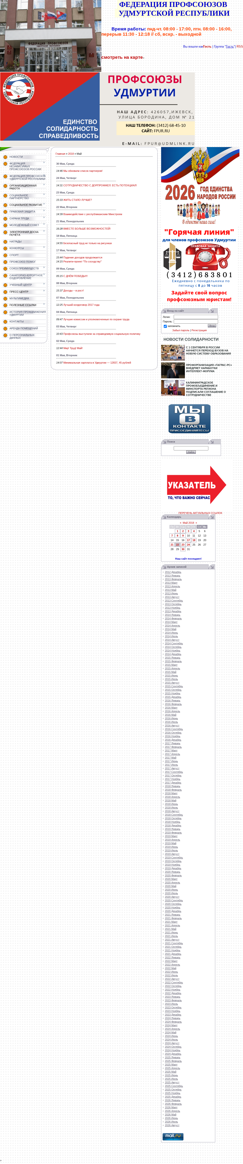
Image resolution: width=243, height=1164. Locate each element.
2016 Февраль (173, 704)
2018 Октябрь (173, 818)
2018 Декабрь (173, 825)
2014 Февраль (173, 618)
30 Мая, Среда (65, 163)
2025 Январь (172, 1057)
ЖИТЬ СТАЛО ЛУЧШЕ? (77, 199)
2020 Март (171, 879)
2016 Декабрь (173, 739)
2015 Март (171, 664)
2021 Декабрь (173, 953)
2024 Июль (171, 1039)
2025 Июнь (171, 1075)
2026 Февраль (173, 1103)
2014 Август (172, 639)
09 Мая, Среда (65, 268)
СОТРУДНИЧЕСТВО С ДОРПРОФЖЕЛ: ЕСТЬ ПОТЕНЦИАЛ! (100, 185)
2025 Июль (171, 1078)
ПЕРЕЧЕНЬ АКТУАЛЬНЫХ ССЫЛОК (200, 513)
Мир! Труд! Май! (73, 348)
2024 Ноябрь (172, 1050)
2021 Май (170, 928)
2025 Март (171, 1064)
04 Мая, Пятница (66, 312)
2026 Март (171, 1107)
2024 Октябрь (173, 1046)
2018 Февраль (173, 789)
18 (193, 540)
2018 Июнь (171, 804)
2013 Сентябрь (174, 600)
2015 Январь (172, 657)
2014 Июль (171, 636)
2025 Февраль (173, 1061)
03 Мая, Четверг (66, 326)
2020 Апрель (172, 882)
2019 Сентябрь (174, 857)
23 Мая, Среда (65, 192)
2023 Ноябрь (172, 1011)
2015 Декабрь (173, 696)
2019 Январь (172, 829)
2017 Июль (171, 764)
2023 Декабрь (173, 1014)
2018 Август (172, 811)
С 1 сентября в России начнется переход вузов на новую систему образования (208, 350)
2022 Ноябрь (172, 989)
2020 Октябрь (173, 904)
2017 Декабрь (173, 782)
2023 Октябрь (173, 1007)
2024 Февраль (173, 1021)
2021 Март (171, 921)
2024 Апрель (172, 1028)
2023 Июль (171, 1003)
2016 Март (171, 707)
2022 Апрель (172, 964)
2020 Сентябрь (174, 900)
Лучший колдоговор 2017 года (81, 304)
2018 (71, 153)
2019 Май (170, 843)
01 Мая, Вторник (66, 355)
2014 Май (170, 629)
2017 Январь (172, 743)
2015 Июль (171, 679)
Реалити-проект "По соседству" (82, 261)
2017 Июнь (171, 761)
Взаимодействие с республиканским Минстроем (92, 214)
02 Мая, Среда (65, 341)
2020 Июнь (171, 889)
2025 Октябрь (173, 1089)
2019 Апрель (172, 839)
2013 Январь (172, 575)
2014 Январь (172, 614)
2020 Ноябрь (172, 907)
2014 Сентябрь (174, 643)
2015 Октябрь (173, 689)
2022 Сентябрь (174, 982)
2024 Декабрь (173, 1053)
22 (177, 544)
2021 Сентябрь (174, 943)
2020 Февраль (173, 875)
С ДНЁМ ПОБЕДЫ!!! (75, 276)
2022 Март (171, 961)
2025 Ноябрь (172, 1093)
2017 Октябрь (173, 775)
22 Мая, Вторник (66, 207)
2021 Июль (171, 936)
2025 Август (172, 1082)
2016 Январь (172, 700)
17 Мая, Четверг (66, 250)
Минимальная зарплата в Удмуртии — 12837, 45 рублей (97, 362)
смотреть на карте (122, 57)
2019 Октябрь (173, 861)
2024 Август (172, 1043)
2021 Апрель (172, 925)
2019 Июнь (171, 846)
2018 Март (171, 793)
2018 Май (170, 800)
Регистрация (199, 330)
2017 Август (172, 768)
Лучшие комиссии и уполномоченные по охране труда (96, 319)
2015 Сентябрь (174, 686)
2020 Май (170, 886)
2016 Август (172, 725)
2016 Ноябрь (172, 736)
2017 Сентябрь (174, 771)
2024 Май (170, 1032)
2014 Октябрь (173, 647)
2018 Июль (171, 807)
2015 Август (172, 682)
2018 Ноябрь (172, 821)
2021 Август (172, 939)
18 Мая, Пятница (66, 235)
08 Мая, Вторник (66, 283)
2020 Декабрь (173, 911)
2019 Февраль (173, 832)
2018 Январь (172, 786)
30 (183, 549)
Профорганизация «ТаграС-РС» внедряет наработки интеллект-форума (209, 368)
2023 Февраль (173, 1000)
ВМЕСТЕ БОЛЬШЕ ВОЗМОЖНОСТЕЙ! (87, 228)
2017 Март (171, 750)
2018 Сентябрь (174, 814)
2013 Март (171, 582)
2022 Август (172, 978)
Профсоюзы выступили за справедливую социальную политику (101, 333)
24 (188, 544)
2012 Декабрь (173, 572)
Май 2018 (188, 522)
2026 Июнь (171, 1118)
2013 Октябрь (173, 604)
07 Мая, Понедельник (70, 297)
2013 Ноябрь (172, 607)
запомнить (174, 326)
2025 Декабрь (173, 1096)
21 (172, 544)
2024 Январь (172, 1018)
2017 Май (170, 757)
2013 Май (170, 589)
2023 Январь (172, 996)
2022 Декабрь (173, 993)
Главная (60, 153)
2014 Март (171, 622)
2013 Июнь (171, 593)
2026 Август (172, 1125)
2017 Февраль (173, 746)
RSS (240, 46)
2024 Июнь (171, 1036)
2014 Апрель (172, 625)
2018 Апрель (172, 796)
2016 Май (170, 714)
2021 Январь (172, 914)
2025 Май (170, 1071)
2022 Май (170, 968)
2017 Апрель (172, 754)
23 (183, 544)
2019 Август (172, 854)
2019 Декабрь (173, 868)
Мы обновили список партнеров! (83, 170)
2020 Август (172, 896)
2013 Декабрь (173, 611)
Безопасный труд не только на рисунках (87, 243)
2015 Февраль (173, 661)
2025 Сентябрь (174, 1086)
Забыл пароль (180, 330)
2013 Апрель (172, 586)
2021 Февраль (173, 918)
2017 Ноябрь (172, 779)
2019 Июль (171, 850)
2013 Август (172, 597)
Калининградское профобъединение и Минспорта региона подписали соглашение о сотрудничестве (206, 388)
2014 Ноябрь (172, 650)
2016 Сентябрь (174, 729)
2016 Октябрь (173, 732)
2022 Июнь (171, 971)
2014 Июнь (171, 632)
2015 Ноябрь (172, 693)
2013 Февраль (173, 579)
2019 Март (171, 836)
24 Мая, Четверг (66, 178)
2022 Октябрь (173, 986)
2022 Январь (172, 957)
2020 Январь (172, 871)
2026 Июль (171, 1121)
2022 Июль (171, 975)
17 (188, 540)
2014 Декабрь (173, 654)
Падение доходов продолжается (82, 257)
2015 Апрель (172, 668)
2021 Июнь (171, 932)
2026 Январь (172, 1100)
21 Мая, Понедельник (70, 221)
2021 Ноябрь (172, 950)
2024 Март (171, 1025)
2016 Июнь (171, 718)
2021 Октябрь (173, 946)
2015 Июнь (171, 675)
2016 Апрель (172, 711)
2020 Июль (171, 893)
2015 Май (170, 672)
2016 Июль (171, 721)
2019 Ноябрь (172, 864)
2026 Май (170, 1114)
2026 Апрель (172, 1111)
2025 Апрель (172, 1068)
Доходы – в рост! (73, 290)
